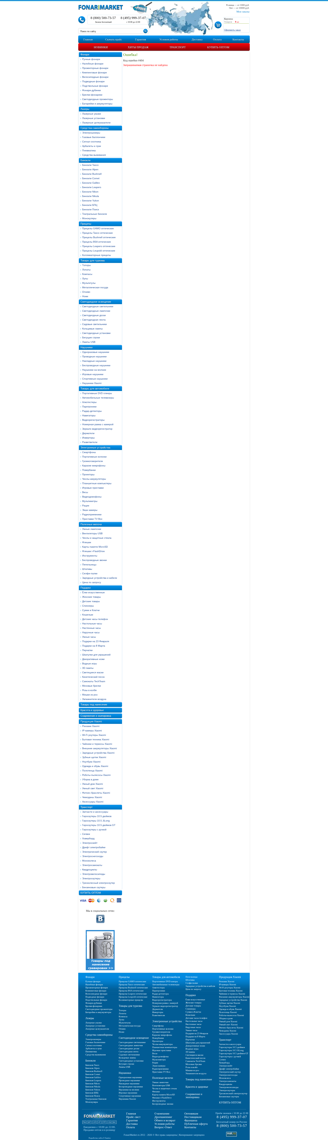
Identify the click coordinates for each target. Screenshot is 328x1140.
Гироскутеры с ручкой (94, 829)
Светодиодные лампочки (96, 310)
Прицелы (85, 223)
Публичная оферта (196, 1123)
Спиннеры (88, 605)
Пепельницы (89, 564)
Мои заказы (242, 11)
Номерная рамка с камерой (97, 424)
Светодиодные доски (94, 315)
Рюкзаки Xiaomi (90, 726)
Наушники (86, 347)
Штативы (87, 569)
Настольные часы (92, 623)
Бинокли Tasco (90, 165)
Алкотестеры (89, 402)
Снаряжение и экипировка (95, 715)
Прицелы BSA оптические (96, 241)
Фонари (84, 54)
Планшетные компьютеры (96, 483)
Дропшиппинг (163, 1117)
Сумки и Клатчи (91, 610)
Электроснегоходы (92, 856)
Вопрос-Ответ (163, 1127)
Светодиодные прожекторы (97, 99)
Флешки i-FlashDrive (93, 551)
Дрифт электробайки (93, 847)
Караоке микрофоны (93, 465)
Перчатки (87, 650)
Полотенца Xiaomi (92, 770)
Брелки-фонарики (92, 94)
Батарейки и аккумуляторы (97, 103)
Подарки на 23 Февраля (95, 641)
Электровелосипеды (93, 874)
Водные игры (89, 663)
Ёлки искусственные (93, 592)
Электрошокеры (91, 132)
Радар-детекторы (92, 411)
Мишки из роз (89, 694)
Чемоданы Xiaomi (92, 797)
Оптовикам (191, 1113)
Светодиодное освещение (95, 301)
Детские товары (91, 601)
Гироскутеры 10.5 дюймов (96, 816)
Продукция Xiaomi (91, 721)
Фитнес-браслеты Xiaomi (96, 792)
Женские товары (91, 596)
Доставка (132, 1123)
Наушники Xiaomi (91, 383)
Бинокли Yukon (90, 200)
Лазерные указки (91, 113)
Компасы (87, 274)
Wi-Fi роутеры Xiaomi (94, 735)
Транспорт (86, 807)
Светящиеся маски (93, 672)
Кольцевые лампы (92, 328)
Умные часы (89, 636)
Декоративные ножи (93, 659)
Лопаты (86, 269)
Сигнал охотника (91, 141)
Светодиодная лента (94, 319)
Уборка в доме (90, 779)
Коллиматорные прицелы (96, 255)
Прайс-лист (133, 1117)
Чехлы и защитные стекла (96, 537)
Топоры (86, 265)
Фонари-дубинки (91, 90)
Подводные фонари (93, 81)
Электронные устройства (95, 447)
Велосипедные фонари (95, 77)
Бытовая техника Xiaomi (95, 739)
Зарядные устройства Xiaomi (98, 752)
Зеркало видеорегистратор (97, 428)
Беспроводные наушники (96, 365)
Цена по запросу (91, 582)
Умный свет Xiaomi (92, 788)
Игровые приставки (93, 487)
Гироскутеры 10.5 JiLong (96, 820)
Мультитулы (88, 283)
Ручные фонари (91, 59)
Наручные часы (91, 632)
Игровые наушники (92, 374)
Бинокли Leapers (91, 187)
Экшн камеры (89, 510)
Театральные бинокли (94, 214)
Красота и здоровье (92, 710)
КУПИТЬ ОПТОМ (90, 892)
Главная (131, 1113)
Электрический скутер (94, 851)
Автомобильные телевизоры (98, 397)
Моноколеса (89, 860)
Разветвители (89, 442)
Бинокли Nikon (90, 191)
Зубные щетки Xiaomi (94, 757)
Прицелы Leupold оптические (98, 250)
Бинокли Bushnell (91, 174)
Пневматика (89, 150)
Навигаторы (88, 415)
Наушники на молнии (94, 369)
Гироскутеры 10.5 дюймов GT (98, 825)
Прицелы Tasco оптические (97, 232)
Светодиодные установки (96, 333)
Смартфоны (89, 452)
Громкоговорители (92, 461)
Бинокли (85, 160)
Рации (85, 505)
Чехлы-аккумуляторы (94, 479)
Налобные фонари (92, 63)
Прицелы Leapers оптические (98, 246)
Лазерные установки (93, 118)
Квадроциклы (89, 869)
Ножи (85, 296)
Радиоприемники (91, 514)
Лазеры (84, 109)
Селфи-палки (89, 573)
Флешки (86, 542)
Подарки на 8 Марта (93, 645)
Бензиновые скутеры (93, 887)
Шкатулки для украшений (96, 654)
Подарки (85, 587)
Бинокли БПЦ (89, 205)
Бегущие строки (91, 337)
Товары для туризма (92, 260)
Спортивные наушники (95, 378)
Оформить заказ (232, 30)
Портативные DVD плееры (97, 393)
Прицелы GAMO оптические (98, 228)
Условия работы (164, 1123)
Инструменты (89, 555)
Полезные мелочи (91, 524)
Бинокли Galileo (91, 182)
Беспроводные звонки (94, 560)
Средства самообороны (94, 128)
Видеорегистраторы (93, 420)
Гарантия (132, 1120)
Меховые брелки (91, 685)
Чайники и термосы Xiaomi (97, 744)
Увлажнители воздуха (94, 699)
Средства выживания (94, 155)
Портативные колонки (94, 456)
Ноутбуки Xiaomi (91, 761)
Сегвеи (86, 834)
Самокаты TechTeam (93, 681)
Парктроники (89, 406)
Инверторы (88, 437)
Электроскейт (89, 842)
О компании (161, 1113)
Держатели (88, 433)
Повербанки (89, 470)
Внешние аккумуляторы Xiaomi (99, 748)
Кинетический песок (93, 676)
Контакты (190, 1127)
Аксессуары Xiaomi (92, 801)
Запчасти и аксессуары (95, 811)
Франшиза (190, 1120)
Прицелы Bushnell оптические (99, 237)
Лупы (85, 278)
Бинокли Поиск (90, 209)
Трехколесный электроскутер (98, 882)
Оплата (130, 1127)
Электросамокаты (92, 865)
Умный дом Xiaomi (92, 784)
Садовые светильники (94, 324)
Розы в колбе (89, 690)
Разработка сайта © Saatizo (100, 1138)
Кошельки (87, 614)
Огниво (86, 291)
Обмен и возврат (164, 1120)
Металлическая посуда (95, 287)
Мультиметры (89, 501)
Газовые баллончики (93, 137)
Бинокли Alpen (90, 169)
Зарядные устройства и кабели (99, 577)
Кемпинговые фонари (94, 72)
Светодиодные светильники (97, 306)
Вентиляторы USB (92, 533)
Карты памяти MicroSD (95, 546)
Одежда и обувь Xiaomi (95, 766)
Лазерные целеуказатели (96, 122)
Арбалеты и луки (91, 146)
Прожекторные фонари (95, 68)
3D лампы (87, 668)
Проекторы (88, 474)
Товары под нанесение (93, 704)
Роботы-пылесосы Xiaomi (96, 775)
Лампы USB (88, 342)
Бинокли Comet (90, 178)
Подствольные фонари (95, 85)
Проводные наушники (94, 356)
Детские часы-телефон (95, 619)
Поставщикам (193, 1117)
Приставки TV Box (92, 519)
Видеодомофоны (91, 496)
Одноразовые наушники (95, 352)
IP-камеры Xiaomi (92, 730)
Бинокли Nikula (90, 196)
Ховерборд (88, 838)
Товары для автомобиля (94, 388)
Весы (85, 492)
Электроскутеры (91, 878)
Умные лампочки (91, 529)
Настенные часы (91, 628)
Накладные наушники (94, 361)
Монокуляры (89, 218)
